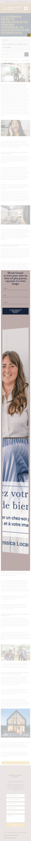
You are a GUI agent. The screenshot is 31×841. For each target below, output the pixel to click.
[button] (28, 35)
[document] (15, 420)
